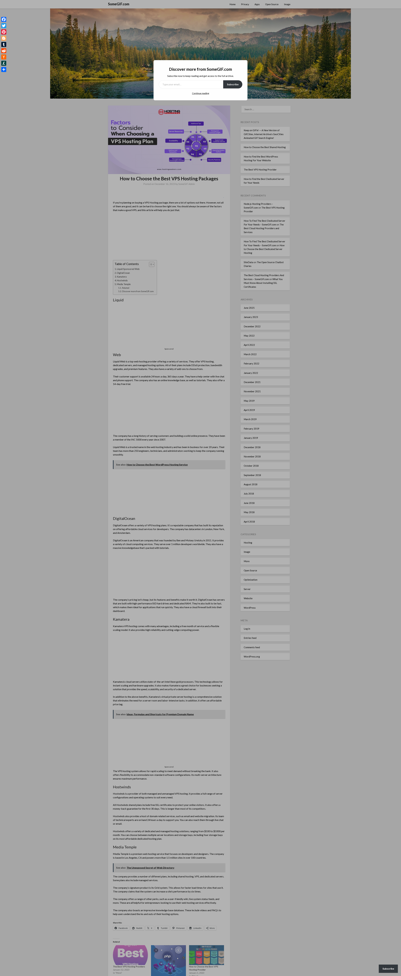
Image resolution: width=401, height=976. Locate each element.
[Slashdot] (4, 63)
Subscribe (233, 84)
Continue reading (200, 93)
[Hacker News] (4, 57)
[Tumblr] (4, 44)
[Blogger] (4, 38)
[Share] (4, 69)
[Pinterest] (4, 32)
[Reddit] (4, 51)
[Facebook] (4, 19)
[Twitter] (4, 26)
